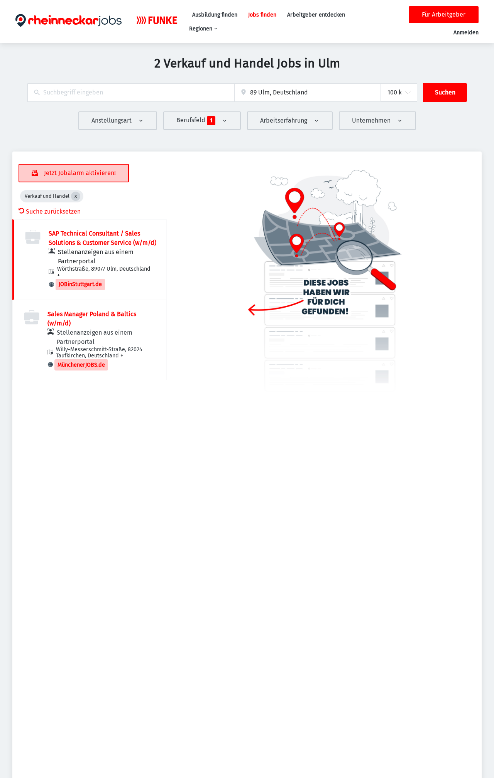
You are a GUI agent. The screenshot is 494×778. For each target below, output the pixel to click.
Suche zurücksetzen (53, 211)
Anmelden (466, 32)
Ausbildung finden (214, 15)
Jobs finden (262, 15)
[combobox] (130, 92)
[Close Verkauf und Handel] (75, 196)
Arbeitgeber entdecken (316, 15)
